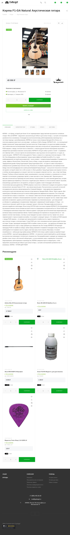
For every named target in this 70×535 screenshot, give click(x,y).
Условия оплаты (53, 477)
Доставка (52, 127)
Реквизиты (29, 477)
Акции (5, 474)
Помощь (52, 474)
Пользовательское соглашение (35, 480)
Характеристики (20, 127)
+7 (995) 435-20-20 (35, 496)
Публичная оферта (32, 482)
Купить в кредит (28, 105)
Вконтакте (33, 513)
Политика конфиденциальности (35, 484)
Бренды (5, 477)
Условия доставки (53, 480)
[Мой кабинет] (49, 2)
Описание (8, 127)
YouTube (37, 513)
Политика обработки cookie (34, 487)
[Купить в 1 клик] (31, 265)
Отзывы (32, 127)
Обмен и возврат (53, 482)
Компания (30, 474)
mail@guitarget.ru (36, 499)
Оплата (42, 127)
